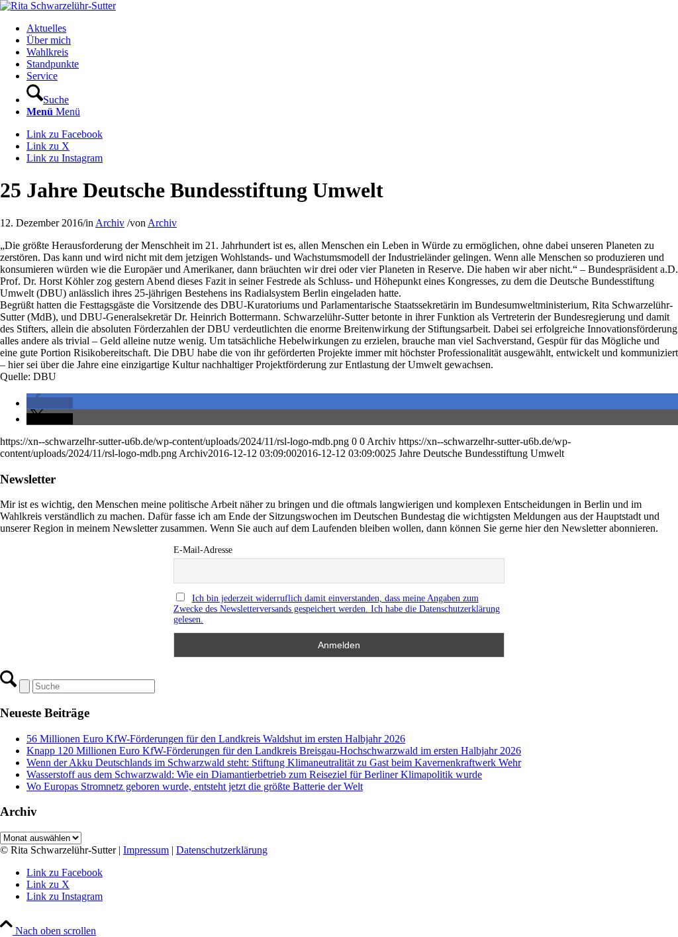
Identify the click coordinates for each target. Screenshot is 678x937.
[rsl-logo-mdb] (58, 5)
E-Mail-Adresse (202, 550)
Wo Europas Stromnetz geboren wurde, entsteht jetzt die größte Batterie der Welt (194, 786)
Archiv (109, 222)
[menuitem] (352, 28)
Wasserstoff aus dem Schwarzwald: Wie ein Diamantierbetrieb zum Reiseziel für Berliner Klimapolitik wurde (254, 774)
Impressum (146, 850)
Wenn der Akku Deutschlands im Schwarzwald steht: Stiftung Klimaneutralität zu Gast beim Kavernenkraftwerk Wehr (273, 762)
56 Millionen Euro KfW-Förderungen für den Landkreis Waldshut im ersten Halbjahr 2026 (215, 738)
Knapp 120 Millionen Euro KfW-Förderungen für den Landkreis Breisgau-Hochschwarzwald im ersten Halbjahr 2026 (273, 750)
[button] (49, 403)
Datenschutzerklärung (221, 850)
